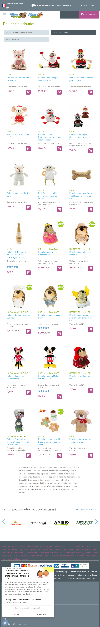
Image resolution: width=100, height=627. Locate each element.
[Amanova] (38, 523)
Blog (4, 618)
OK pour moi (41, 615)
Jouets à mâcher (13, 39)
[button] (5, 623)
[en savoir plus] (28, 148)
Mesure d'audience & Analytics (17, 602)
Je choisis (15, 615)
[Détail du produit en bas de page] (90, 150)
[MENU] (6, 14)
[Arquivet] (84, 523)
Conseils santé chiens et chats (14, 624)
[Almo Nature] (15, 523)
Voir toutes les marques (86, 509)
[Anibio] (61, 523)
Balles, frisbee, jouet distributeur (19, 32)
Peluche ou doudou (61, 32)
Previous (3, 520)
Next (96, 520)
